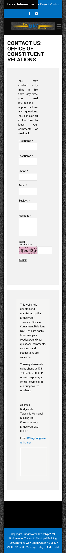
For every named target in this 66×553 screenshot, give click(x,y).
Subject (23, 200)
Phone (22, 171)
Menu (58, 26)
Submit (23, 260)
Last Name (25, 156)
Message (24, 215)
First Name (25, 140)
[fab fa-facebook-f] (29, 13)
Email (22, 185)
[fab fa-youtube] (36, 13)
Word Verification (25, 243)
